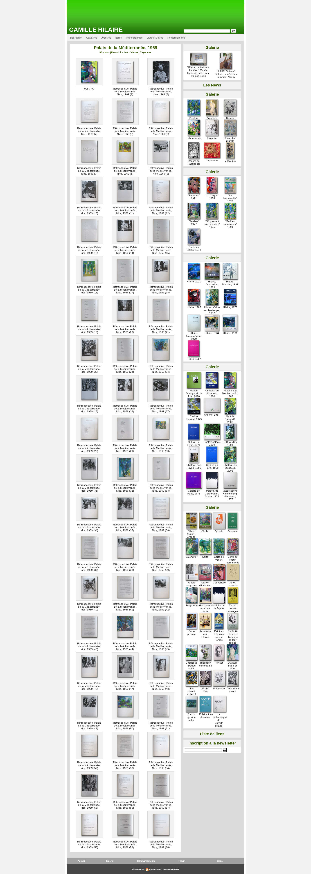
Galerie (109, 861)
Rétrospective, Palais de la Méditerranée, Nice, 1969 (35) (125, 527)
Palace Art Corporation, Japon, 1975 (212, 493)
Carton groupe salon (192, 717)
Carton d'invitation (205, 584)
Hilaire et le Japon (219, 607)
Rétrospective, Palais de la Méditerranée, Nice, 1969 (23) (125, 369)
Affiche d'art (205, 690)
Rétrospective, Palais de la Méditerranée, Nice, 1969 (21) (161, 329)
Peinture (194, 118)
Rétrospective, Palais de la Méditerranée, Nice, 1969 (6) (161, 131)
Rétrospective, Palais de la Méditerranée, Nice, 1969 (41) (125, 606)
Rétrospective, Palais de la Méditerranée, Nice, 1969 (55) (89, 805)
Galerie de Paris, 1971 (193, 443)
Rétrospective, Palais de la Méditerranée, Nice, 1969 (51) (161, 725)
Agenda (219, 531)
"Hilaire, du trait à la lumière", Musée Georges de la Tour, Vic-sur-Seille (198, 71)
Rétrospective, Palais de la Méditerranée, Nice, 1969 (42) (161, 606)
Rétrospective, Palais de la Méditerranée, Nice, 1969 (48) (161, 686)
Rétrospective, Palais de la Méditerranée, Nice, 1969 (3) (161, 91)
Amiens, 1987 (212, 414)
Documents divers (233, 690)
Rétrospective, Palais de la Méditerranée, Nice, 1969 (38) (125, 567)
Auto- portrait (233, 584)
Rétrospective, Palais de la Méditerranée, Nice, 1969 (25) (89, 408)
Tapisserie (212, 160)
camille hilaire (96, 29)
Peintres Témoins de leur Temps (219, 635)
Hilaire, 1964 (212, 333)
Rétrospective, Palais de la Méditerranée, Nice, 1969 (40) (89, 606)
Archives (106, 37)
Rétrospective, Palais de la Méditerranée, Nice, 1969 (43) (89, 646)
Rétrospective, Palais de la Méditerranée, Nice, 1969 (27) (161, 408)
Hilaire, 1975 (230, 307)
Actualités (91, 37)
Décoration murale (230, 139)
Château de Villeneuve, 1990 (212, 393)
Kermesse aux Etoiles (205, 634)
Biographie (75, 37)
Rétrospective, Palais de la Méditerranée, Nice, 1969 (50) (125, 725)
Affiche (205, 531)
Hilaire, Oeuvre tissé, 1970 (193, 336)
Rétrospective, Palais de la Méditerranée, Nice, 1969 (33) (161, 487)
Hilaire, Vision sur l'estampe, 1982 (212, 310)
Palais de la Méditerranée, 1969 (230, 393)
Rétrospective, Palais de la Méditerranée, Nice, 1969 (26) (125, 408)
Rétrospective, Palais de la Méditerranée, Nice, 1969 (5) (125, 131)
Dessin (230, 118)
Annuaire (232, 531)
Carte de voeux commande (233, 559)
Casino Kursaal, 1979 (194, 418)
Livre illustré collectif (191, 691)
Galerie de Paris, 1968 (212, 466)
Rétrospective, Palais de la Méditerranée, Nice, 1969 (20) (125, 329)
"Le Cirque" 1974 (212, 197)
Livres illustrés (155, 37)
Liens (220, 861)
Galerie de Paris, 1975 (193, 492)
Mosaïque (230, 160)
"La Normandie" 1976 (230, 198)
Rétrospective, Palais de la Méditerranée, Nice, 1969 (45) (161, 646)
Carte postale (191, 633)
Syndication (155, 869)
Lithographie (194, 138)
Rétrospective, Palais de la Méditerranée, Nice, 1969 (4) (89, 131)
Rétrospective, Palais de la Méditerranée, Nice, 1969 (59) (125, 844)
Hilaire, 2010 (194, 281)
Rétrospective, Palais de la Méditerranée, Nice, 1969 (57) (161, 805)
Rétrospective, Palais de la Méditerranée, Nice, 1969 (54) (161, 765)
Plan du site (138, 869)
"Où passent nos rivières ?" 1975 (212, 224)
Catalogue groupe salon (191, 665)
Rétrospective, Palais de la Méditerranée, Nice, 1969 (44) (125, 646)
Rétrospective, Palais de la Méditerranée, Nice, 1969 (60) (161, 844)
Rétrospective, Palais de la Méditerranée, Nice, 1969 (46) (89, 686)
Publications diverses (206, 716)
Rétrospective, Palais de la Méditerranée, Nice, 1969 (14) (125, 250)
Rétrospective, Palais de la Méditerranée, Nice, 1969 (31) (89, 487)
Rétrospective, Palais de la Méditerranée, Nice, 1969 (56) (125, 805)
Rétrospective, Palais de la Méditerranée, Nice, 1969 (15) (161, 250)
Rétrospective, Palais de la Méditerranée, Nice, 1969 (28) (89, 448)
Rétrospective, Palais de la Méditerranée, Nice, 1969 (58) (89, 844)
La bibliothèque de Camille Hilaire (220, 720)
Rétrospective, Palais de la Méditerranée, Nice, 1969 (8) (125, 170)
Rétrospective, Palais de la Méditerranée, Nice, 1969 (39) (161, 567)
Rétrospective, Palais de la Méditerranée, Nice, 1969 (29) (125, 448)
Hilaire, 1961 (230, 333)
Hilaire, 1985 (194, 307)
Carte (205, 556)
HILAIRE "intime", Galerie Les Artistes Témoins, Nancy (226, 74)
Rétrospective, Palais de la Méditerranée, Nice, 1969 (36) (161, 527)
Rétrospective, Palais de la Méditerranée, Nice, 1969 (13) (89, 250)
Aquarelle (212, 118)
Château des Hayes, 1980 (193, 466)
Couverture (219, 582)
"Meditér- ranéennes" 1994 (230, 224)
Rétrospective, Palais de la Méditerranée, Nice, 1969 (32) (125, 487)
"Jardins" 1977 (194, 223)
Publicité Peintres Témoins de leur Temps (233, 637)
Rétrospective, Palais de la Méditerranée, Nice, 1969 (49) (89, 725)
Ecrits (118, 37)
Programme (192, 605)
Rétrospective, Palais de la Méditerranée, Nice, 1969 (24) (161, 369)
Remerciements (176, 37)
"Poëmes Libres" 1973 (194, 248)
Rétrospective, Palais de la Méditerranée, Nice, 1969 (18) (161, 289)
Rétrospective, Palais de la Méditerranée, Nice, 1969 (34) (89, 527)
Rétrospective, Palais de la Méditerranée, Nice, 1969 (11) (125, 210)
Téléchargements (146, 861)
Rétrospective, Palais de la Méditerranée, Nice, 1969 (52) (89, 765)
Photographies (134, 37)
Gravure (212, 138)
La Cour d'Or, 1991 (230, 443)
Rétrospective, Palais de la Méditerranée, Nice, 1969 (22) (89, 369)
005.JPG (89, 88)
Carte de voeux (219, 558)
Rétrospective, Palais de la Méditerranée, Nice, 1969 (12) (161, 210)
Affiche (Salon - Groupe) (191, 534)
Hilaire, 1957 (194, 358)
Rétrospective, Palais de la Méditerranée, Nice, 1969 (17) (125, 289)
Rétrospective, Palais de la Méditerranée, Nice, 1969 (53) (125, 765)
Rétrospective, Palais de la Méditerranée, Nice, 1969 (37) (89, 567)
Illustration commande (205, 664)
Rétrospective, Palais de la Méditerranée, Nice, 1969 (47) (125, 686)
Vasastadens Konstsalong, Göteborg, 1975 (230, 495)
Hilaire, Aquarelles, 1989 (212, 284)
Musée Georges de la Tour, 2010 (194, 393)
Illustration (219, 688)
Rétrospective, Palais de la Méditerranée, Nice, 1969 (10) (89, 210)
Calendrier (191, 556)
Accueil (81, 861)
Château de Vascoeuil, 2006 (230, 467)
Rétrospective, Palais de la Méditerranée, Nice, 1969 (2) (125, 91)
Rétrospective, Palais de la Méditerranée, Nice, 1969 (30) (161, 448)
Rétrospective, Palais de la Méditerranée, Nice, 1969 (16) (89, 289)
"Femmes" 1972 (194, 197)
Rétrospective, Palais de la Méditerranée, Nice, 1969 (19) (89, 329)
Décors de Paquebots (194, 162)
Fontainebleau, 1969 (212, 443)
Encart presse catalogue (232, 608)
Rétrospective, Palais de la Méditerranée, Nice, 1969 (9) (161, 170)
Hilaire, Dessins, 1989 (230, 283)
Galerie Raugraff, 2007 (230, 419)
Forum (182, 861)
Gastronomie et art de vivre (206, 608)
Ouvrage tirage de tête (232, 665)
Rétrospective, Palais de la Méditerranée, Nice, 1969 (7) (89, 170)
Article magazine (191, 584)
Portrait (219, 662)
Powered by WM (171, 869)
